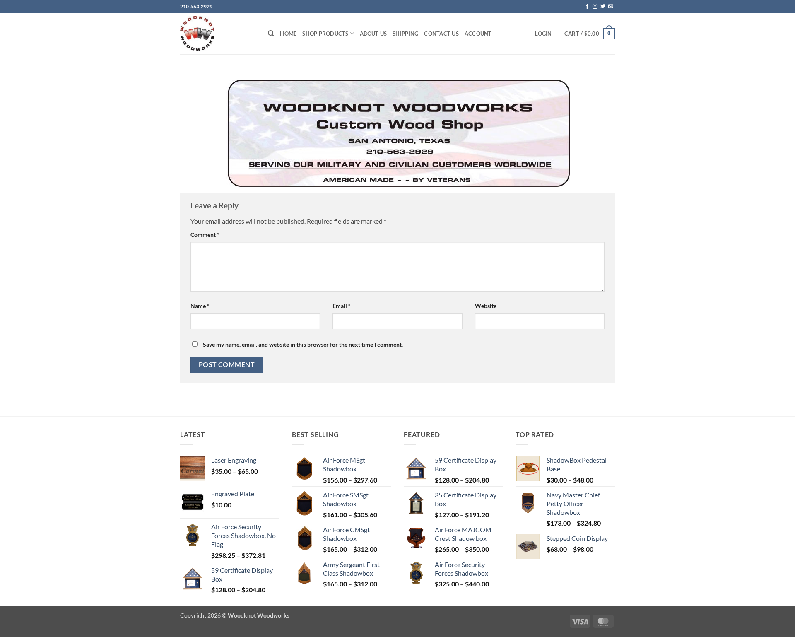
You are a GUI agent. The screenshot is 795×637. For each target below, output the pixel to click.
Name (200, 305)
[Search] (271, 33)
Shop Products (325, 33)
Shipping (405, 33)
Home (288, 33)
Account (478, 33)
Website (485, 305)
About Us (373, 33)
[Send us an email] (610, 7)
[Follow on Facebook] (587, 7)
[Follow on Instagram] (595, 7)
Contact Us (441, 33)
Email (341, 305)
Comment (204, 234)
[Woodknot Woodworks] (217, 33)
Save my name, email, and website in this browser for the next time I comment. (303, 344)
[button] (543, 33)
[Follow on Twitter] (602, 7)
